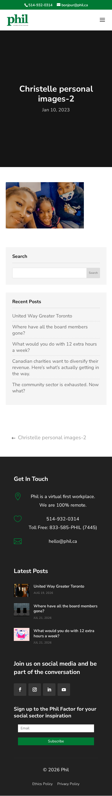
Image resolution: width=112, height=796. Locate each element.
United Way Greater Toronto (42, 316)
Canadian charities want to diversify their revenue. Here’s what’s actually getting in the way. (55, 367)
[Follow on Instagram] (34, 689)
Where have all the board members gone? (65, 608)
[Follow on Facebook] (20, 689)
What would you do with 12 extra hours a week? (64, 633)
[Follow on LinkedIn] (49, 689)
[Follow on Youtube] (64, 689)
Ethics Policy (42, 783)
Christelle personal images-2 (52, 437)
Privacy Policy (68, 783)
